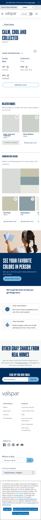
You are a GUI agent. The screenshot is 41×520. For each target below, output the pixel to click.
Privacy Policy (18, 495)
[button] (2, 14)
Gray (4, 61)
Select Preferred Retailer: (9, 7)
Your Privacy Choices (20, 513)
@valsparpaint (22, 363)
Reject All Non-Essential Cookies (25, 509)
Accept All (7, 509)
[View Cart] (37, 14)
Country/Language (9, 468)
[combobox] (24, 14)
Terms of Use (6, 505)
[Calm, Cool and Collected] (34, 51)
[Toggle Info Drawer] (22, 53)
